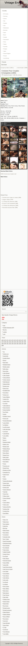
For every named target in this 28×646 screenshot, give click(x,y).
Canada (5, 37)
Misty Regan (6, 453)
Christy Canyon (6, 379)
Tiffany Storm (6, 496)
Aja (4, 351)
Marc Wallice (6, 588)
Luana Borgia (6, 433)
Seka (4, 476)
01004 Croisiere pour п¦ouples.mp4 (8, 174)
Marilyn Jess (6, 444)
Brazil (4, 34)
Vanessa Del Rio (7, 506)
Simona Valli (6, 487)
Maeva (4, 438)
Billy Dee (5, 528)
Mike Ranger (6, 593)
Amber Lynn (6, 354)
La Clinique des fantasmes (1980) (9, 201)
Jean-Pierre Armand (7, 567)
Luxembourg (6, 58)
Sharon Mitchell (6, 485)
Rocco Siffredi (6, 616)
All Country (5, 14)
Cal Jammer (6, 534)
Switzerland (6, 39)
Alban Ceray (6, 521)
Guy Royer (5, 556)
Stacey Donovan (7, 489)
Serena (4, 478)
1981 (7, 341)
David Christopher (7, 541)
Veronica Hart (6, 509)
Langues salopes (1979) (7, 199)
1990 (5, 343)
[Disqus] (14, 229)
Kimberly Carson (7, 416)
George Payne (6, 554)
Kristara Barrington (7, 420)
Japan (4, 51)
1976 (20, 340)
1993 (12, 343)
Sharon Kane (6, 483)
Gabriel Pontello (6, 552)
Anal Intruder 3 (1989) (22, 67)
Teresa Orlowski (6, 498)
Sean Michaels (6, 623)
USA (4, 25)
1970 (5, 340)
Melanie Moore (6, 448)
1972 (10, 340)
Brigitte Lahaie (6, 366)
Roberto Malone (6, 614)
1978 (25, 340)
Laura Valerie (6, 422)
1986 (20, 341)
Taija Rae (5, 491)
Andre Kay (5, 526)
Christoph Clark (6, 537)
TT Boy (4, 627)
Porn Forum (4, 64)
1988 (25, 341)
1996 (20, 343)
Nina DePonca (6, 459)
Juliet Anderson (6, 405)
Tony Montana (6, 631)
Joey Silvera (6, 575)
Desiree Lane (6, 386)
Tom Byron (5, 629)
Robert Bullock (6, 612)
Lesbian (5, 332)
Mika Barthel (6, 450)
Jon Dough (5, 582)
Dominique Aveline (7, 543)
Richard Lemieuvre (7, 610)
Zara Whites (6, 513)
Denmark (5, 30)
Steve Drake (6, 625)
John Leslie (5, 580)
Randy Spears (6, 601)
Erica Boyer (5, 392)
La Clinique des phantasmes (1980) (10, 205)
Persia (4, 463)
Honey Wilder (6, 562)
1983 (12, 341)
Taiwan (4, 44)
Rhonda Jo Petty (7, 470)
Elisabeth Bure (6, 390)
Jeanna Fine (6, 399)
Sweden (5, 23)
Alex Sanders (6, 524)
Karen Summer (6, 407)
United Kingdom (6, 53)
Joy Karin (5, 403)
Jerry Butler (5, 571)
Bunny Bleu (5, 371)
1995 (17, 343)
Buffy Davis (5, 369)
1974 (15, 340)
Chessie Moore (6, 377)
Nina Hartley (6, 461)
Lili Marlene (5, 425)
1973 (12, 340)
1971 (7, 340)
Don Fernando (6, 545)
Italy (4, 21)
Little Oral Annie (6, 429)
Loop (4, 334)
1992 (10, 343)
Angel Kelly (5, 356)
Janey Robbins (6, 397)
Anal (4, 325)
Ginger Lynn (6, 394)
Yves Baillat (5, 634)
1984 (15, 341)
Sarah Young (6, 474)
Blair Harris (5, 362)
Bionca (4, 360)
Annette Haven (6, 358)
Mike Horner (6, 590)
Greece (5, 18)
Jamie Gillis (5, 565)
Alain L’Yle (5, 519)
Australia (5, 46)
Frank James (6, 550)
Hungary (5, 48)
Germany (5, 16)
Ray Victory (5, 605)
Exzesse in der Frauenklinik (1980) (10, 203)
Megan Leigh (6, 446)
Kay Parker (5, 412)
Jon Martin (5, 584)
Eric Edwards (6, 547)
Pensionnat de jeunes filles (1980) (10, 207)
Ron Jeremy (6, 618)
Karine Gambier (6, 410)
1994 (15, 343)
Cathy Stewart (6, 375)
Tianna (4, 500)
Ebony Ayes (6, 388)
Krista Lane (5, 418)
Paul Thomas (6, 595)
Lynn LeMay (6, 435)
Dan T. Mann (6, 539)
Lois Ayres (5, 431)
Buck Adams (6, 532)
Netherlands (6, 27)
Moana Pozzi (6, 455)
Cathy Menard (6, 373)
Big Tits (5, 329)
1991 (7, 343)
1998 (25, 343)
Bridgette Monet (6, 364)
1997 (22, 343)
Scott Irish (5, 621)
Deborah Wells (6, 384)
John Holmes (6, 577)
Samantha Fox (6, 472)
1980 (5, 341)
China (4, 41)
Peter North (5, 597)
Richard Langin (6, 608)
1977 (22, 340)
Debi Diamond (6, 382)
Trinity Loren (6, 504)
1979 (2, 341)
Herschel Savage (7, 560)
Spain (4, 32)
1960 (2, 340)
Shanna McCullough (7, 481)
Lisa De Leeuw (6, 427)
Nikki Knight (6, 457)
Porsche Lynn (6, 466)
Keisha (4, 414)
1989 (2, 343)
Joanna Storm (6, 401)
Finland (5, 55)
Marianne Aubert (6, 442)
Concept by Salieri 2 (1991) (7, 67)
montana (20, 75)
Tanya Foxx (5, 494)
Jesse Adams (6, 573)
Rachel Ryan (6, 468)
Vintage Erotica (14, 2)
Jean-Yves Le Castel (7, 569)
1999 (2, 345)
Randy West (6, 603)
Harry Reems (6, 558)
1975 (17, 340)
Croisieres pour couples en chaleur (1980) (11, 197)
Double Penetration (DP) (8, 327)
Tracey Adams (6, 502)
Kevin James (6, 586)
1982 (10, 341)
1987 (22, 341)
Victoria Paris (6, 511)
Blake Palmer (6, 530)
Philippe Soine (6, 599)
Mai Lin (4, 440)
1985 (17, 341)
